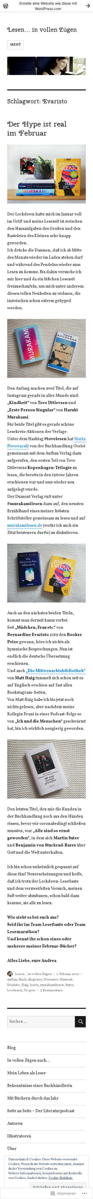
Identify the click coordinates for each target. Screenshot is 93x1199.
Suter (69, 985)
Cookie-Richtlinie (61, 1178)
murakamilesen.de (24, 526)
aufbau (12, 979)
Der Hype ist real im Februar (37, 128)
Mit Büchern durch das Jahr (33, 1098)
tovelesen (14, 990)
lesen (34, 985)
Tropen (29, 990)
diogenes (35, 979)
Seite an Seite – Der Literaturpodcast (40, 1111)
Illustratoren (19, 1136)
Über (12, 1149)
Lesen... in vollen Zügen (33, 974)
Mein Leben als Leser (26, 1073)
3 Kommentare (51, 990)
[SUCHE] (80, 1021)
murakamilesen (52, 985)
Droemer (51, 979)
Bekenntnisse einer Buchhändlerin (39, 1086)
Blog (11, 1048)
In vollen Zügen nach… (28, 1060)
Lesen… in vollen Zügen (42, 29)
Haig (24, 985)
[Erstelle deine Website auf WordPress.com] (46, 6)
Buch (22, 979)
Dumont (66, 979)
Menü (15, 45)
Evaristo (13, 985)
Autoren (15, 1124)
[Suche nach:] (41, 1022)
